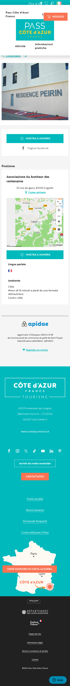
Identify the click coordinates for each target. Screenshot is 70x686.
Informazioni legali (35, 642)
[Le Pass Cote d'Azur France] (35, 30)
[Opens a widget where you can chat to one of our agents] (58, 680)
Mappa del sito (35, 633)
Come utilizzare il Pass (35, 532)
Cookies (35, 659)
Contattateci (35, 476)
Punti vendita (35, 499)
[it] (59, 3)
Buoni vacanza (35, 510)
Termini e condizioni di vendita (35, 651)
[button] (52, 3)
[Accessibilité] (41, 3)
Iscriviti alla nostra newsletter (35, 463)
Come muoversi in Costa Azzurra (29, 569)
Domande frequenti (35, 521)
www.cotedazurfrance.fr (35, 431)
